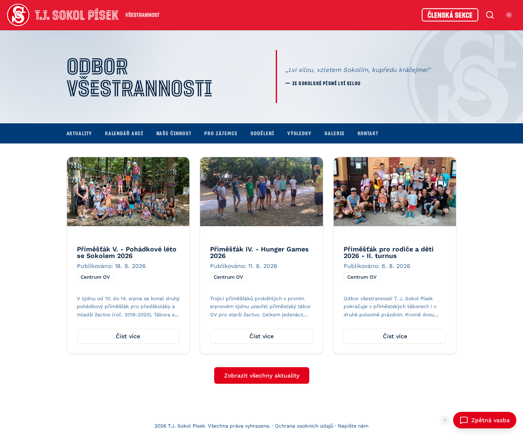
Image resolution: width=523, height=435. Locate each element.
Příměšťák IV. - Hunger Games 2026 (259, 252)
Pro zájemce (220, 133)
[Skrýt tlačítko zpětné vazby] (445, 420)
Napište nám (353, 426)
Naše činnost (173, 133)
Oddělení (262, 133)
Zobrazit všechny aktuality (261, 375)
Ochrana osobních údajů (304, 426)
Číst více (128, 336)
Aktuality (79, 133)
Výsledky (299, 133)
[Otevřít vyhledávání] (490, 15)
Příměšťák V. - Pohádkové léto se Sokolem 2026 (127, 252)
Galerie (334, 133)
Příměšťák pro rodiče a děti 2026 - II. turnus (389, 252)
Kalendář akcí (124, 133)
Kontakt (368, 133)
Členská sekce (450, 14)
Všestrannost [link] (142, 14)
